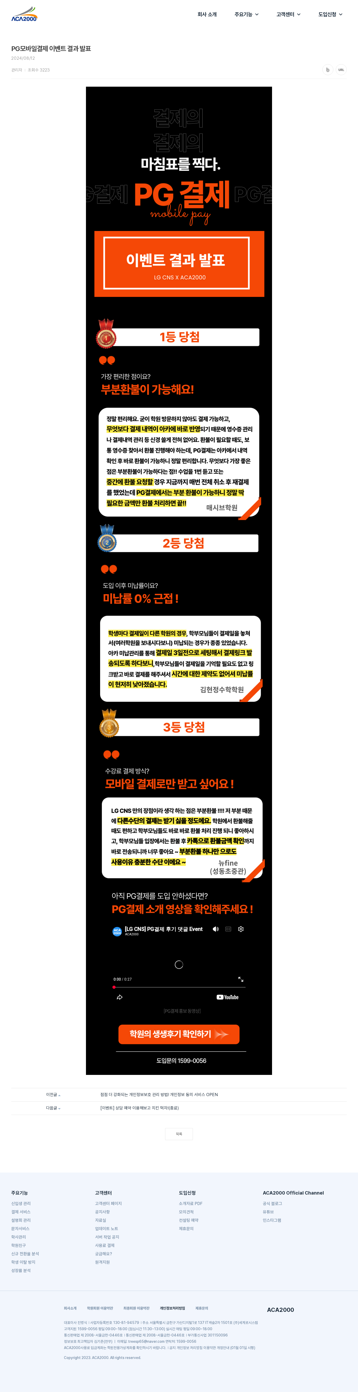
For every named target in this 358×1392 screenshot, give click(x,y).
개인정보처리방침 (172, 1308)
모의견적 (186, 1211)
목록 (179, 1134)
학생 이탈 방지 (23, 1262)
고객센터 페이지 (108, 1203)
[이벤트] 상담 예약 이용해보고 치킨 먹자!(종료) (139, 1108)
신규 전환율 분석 (25, 1253)
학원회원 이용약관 (100, 1308)
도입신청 (327, 14)
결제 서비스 (21, 1211)
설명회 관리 (21, 1220)
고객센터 (285, 14)
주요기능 (243, 14)
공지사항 (102, 1211)
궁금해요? (103, 1253)
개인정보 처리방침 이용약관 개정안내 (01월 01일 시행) (216, 1348)
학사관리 (18, 1237)
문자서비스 (20, 1228)
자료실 (100, 1220)
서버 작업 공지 (107, 1237)
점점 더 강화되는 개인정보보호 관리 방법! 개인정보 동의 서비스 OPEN (159, 1094)
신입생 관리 (21, 1203)
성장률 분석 (21, 1270)
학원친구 (18, 1245)
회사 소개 (207, 14)
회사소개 (70, 1308)
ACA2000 (280, 1309)
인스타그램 (272, 1220)
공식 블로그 (272, 1203)
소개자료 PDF (191, 1203)
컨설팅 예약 (188, 1220)
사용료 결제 (105, 1245)
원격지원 (102, 1262)
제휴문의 (186, 1228)
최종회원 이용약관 (136, 1308)
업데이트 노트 (106, 1228)
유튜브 (268, 1211)
